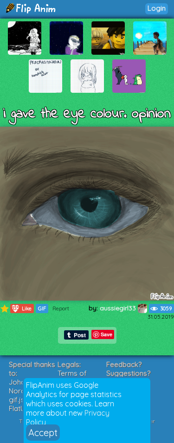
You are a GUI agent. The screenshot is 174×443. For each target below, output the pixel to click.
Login (157, 8)
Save (106, 334)
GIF (42, 308)
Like (22, 308)
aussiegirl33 (119, 308)
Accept (43, 432)
